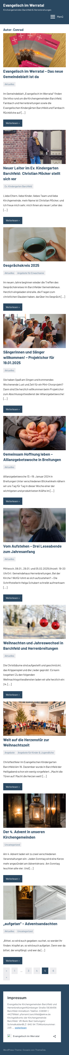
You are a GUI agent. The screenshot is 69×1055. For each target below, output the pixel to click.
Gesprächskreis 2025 (21, 265)
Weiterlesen (12, 123)
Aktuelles (9, 84)
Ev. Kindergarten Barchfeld (18, 186)
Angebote (10, 752)
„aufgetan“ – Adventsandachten (30, 923)
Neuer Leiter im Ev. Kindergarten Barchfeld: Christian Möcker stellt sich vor (31, 173)
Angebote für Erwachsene (30, 273)
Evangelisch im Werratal (23, 5)
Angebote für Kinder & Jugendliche (36, 752)
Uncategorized (12, 844)
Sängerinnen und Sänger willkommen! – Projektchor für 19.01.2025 (28, 357)
